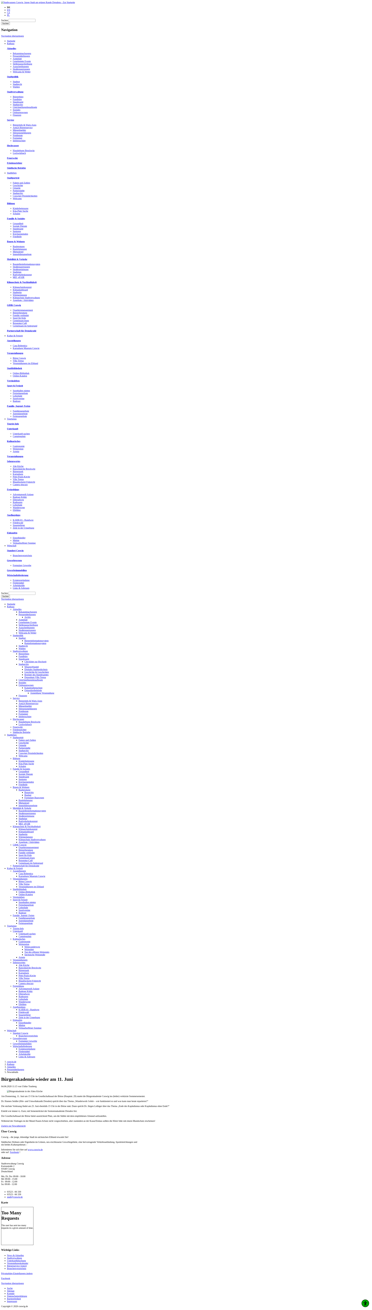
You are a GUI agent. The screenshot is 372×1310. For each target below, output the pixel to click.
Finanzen (17, 115)
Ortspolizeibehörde (33, 690)
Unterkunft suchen (21, 433)
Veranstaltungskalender (17, 1263)
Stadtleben (12, 735)
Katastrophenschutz (33, 688)
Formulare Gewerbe (22, 565)
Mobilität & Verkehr (22, 808)
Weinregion (18, 449)
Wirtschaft (11, 1030)
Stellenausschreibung (22, 64)
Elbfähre (17, 510)
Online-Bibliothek (21, 373)
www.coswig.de (35, 1149)
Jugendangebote (20, 413)
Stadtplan (17, 272)
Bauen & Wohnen (21, 787)
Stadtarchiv (18, 104)
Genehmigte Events (22, 61)
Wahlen (16, 87)
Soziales (16, 110)
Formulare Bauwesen (34, 797)
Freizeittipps (18, 986)
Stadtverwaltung (20, 651)
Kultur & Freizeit (15, 868)
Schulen (16, 213)
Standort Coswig (20, 1033)
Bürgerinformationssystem (36, 640)
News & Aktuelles (15, 1255)
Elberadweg (18, 499)
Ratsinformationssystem (35, 643)
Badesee (16, 401)
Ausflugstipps (19, 1007)
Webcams (17, 198)
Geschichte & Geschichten (36, 672)
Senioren (17, 231)
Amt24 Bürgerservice (23, 127)
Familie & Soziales (21, 769)
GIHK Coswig (19, 845)
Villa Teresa (18, 360)
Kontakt (10, 1293)
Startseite (11, 604)
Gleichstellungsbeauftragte (25, 107)
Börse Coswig (19, 358)
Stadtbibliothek (20, 889)
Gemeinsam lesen (21, 320)
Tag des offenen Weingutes (36, 952)
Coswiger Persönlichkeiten (25, 196)
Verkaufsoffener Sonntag (24, 543)
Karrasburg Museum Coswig (26, 348)
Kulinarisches (19, 939)
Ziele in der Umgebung (23, 528)
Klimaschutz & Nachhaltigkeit (27, 826)
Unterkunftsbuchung (16, 1260)
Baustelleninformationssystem (26, 264)
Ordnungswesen (20, 112)
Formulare (17, 138)
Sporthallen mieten (21, 390)
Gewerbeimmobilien (22, 1043)
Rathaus (10, 606)
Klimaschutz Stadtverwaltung (26, 297)
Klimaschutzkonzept (22, 287)
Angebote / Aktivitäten (23, 300)
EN (8, 10)
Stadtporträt (18, 737)
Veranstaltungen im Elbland (25, 363)
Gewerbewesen (20, 1038)
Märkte (16, 540)
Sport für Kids (19, 318)
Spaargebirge (19, 525)
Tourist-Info (18, 928)
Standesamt (18, 102)
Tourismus (12, 926)
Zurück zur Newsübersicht (13, 1126)
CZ (8, 12)
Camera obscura (20, 484)
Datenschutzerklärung (17, 1296)
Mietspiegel (18, 251)
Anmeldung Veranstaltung (42, 693)
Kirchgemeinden (20, 234)
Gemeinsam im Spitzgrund (25, 326)
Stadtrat (16, 81)
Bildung (16, 758)
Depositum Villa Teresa (35, 677)
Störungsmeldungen (22, 133)
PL (8, 15)
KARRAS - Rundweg (23, 520)
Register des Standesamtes (36, 674)
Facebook (14, 1152)
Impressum (12, 1301)
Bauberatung (19, 246)
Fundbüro (17, 99)
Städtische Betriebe (21, 732)
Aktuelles (17, 609)
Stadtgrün (17, 292)
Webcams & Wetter (22, 72)
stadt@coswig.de (15, 1197)
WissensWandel (31, 667)
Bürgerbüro (18, 97)
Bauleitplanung (20, 249)
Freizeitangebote (20, 393)
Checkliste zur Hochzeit (35, 661)
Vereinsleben (19, 897)
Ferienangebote (20, 416)
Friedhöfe (17, 236)
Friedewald (18, 522)
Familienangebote (21, 411)
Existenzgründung (21, 580)
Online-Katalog (20, 376)
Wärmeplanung (20, 295)
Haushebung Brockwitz (24, 150)
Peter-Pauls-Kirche (21, 476)
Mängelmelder (19, 130)
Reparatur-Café (20, 323)
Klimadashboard (20, 290)
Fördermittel (18, 583)
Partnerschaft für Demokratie (26, 865)
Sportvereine (18, 398)
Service (16, 698)
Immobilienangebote (22, 254)
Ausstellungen (19, 871)
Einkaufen (17, 1020)
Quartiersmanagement (23, 310)
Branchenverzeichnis (22, 555)
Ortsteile (16, 188)
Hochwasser (18, 719)
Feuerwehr (18, 727)
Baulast (27, 795)
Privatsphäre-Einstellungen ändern (17, 1273)
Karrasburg (18, 474)
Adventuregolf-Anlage (23, 494)
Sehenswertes (19, 962)
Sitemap (10, 1291)
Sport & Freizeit (20, 899)
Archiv (27, 617)
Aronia (16, 451)
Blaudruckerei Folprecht (24, 482)
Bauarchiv (29, 792)
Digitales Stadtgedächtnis (36, 669)
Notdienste (18, 135)
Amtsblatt (17, 58)
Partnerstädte (19, 190)
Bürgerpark (18, 471)
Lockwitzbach (19, 153)
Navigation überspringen (12, 36)
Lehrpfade (17, 396)
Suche (10, 1288)
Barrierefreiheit (14, 1298)
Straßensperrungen (21, 69)
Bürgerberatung (20, 313)
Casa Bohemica (20, 345)
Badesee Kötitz (20, 497)
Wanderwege (19, 507)
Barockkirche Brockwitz (24, 469)
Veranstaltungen (20, 879)
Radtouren (17, 502)
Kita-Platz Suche (20, 211)
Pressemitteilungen (21, 56)
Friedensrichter (19, 729)
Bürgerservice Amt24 (17, 1266)
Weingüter (29, 949)
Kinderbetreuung (20, 208)
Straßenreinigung (20, 269)
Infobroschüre (19, 140)
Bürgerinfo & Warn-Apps (24, 125)
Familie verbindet (21, 315)
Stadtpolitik (18, 635)
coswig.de (11, 1061)
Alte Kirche (18, 466)
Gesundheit (18, 223)
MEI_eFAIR (18, 277)
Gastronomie (19, 446)
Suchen (4, 20)
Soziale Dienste (20, 226)
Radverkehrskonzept (22, 274)
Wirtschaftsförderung (22, 1046)
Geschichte (18, 185)
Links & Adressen (21, 588)
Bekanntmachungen (22, 53)
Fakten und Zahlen (21, 183)
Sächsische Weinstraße (34, 954)
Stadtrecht (17, 84)
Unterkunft (18, 931)
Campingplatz (19, 436)
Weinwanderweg (32, 947)
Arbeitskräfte (19, 585)
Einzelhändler (19, 538)
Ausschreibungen (21, 66)
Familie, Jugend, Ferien (23, 915)
